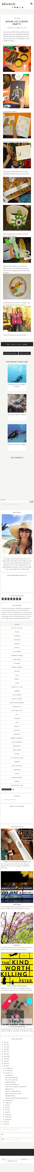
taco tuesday (17, 765)
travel (17, 781)
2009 (5, 1124)
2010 (5, 1121)
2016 (5, 1054)
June (6, 1107)
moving (17, 730)
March (7, 1114)
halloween (17, 694)
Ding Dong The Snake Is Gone (13, 1093)
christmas (17, 659)
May (6, 1110)
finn (17, 683)
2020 (5, 1044)
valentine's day (17, 785)
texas (17, 773)
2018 (5, 1049)
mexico (17, 726)
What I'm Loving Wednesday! (12, 1091)
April (6, 1112)
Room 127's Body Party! (11, 1080)
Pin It (19, 344)
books (17, 647)
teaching (17, 18)
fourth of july (17, 687)
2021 (5, 1042)
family (17, 679)
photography (17, 742)
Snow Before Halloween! (11, 1077)
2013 (5, 1061)
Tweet (8, 344)
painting (17, 734)
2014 (5, 1058)
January (7, 1119)
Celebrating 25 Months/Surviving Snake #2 (16, 1098)
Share (12, 344)
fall (17, 675)
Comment (25, 344)
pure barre (17, 749)
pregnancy (17, 746)
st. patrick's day (17, 757)
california (17, 651)
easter (17, 671)
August (7, 1102)
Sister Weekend (9, 1075)
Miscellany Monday (10, 1095)
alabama (17, 635)
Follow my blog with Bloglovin (10, 504)
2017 (5, 1051)
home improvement (17, 702)
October (7, 1073)
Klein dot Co (8, 1159)
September (8, 1100)
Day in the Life (17, 628)
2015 (5, 1056)
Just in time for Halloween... (12, 1084)
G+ (16, 344)
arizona (17, 639)
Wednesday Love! (9, 1089)
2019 (5, 1047)
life (17, 714)
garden (17, 690)
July (6, 1105)
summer (17, 761)
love (17, 722)
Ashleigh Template (16, 1159)
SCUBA (17, 631)
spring (17, 753)
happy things (17, 698)
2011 (5, 1066)
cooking (17, 663)
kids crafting (17, 710)
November (8, 1070)
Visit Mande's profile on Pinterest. (11, 1129)
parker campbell (17, 738)
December (8, 1068)
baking (17, 643)
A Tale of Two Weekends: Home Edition (15, 1086)
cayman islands (17, 655)
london (17, 718)
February (7, 1117)
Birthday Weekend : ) (10, 1082)
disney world (17, 667)
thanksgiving (17, 777)
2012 (5, 1063)
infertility (17, 706)
